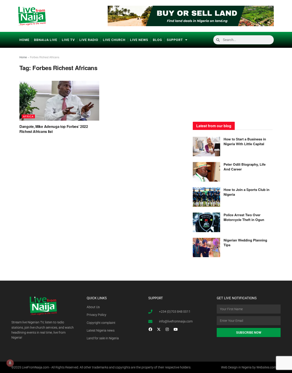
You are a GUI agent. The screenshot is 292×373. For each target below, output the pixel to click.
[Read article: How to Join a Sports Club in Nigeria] (206, 197)
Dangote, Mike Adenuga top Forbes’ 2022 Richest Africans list (53, 129)
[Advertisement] (232, 83)
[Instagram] (167, 329)
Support (175, 40)
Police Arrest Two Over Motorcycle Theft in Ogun (244, 217)
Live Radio (88, 40)
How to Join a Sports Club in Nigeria (246, 192)
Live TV (68, 40)
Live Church (114, 40)
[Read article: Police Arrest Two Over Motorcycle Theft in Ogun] (206, 222)
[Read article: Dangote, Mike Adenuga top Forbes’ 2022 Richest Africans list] (59, 101)
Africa (28, 116)
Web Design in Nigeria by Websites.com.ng (251, 367)
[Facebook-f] (150, 329)
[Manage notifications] (10, 363)
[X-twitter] (158, 329)
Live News (139, 40)
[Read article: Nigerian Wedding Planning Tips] (206, 247)
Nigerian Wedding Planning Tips (245, 242)
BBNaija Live (45, 40)
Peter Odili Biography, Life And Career (245, 167)
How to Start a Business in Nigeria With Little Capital (245, 141)
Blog (157, 40)
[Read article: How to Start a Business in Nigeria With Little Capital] (206, 146)
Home (24, 40)
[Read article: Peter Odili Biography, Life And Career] (206, 172)
